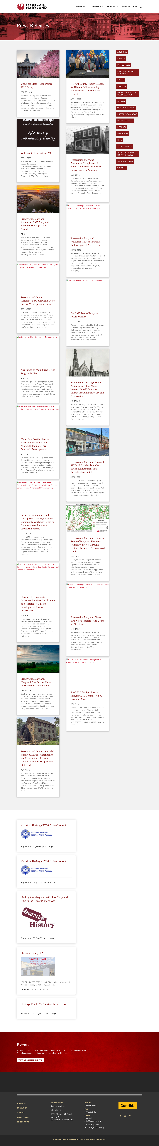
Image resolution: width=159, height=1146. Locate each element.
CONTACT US (23, 1122)
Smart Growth (124, 146)
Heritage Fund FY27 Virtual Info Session (44, 1004)
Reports (121, 127)
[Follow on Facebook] (120, 1115)
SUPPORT (21, 1113)
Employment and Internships (125, 72)
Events (120, 80)
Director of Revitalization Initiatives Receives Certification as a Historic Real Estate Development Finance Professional (38, 603)
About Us (80, 7)
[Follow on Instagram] (125, 1115)
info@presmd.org (93, 1121)
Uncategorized (125, 161)
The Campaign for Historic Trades (126, 154)
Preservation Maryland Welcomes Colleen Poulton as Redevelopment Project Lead (86, 241)
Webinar (121, 168)
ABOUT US (21, 1103)
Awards (121, 58)
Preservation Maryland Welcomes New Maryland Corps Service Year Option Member (38, 300)
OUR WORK (22, 1108)
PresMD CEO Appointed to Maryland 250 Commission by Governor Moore (86, 695)
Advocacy (122, 52)
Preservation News (127, 114)
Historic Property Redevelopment (126, 94)
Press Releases (125, 121)
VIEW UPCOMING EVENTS (30, 1060)
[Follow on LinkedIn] (130, 1115)
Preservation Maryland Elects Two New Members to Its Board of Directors (87, 620)
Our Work (96, 7)
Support (111, 7)
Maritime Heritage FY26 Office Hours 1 (43, 825)
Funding (121, 86)
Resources (122, 133)
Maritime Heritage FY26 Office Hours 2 (43, 861)
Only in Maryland (126, 108)
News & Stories (129, 7)
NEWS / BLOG (23, 1117)
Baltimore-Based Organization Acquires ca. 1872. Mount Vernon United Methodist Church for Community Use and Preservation (87, 389)
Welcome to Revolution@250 (36, 153)
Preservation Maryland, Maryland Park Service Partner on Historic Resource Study (37, 682)
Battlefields (123, 65)
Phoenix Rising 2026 (32, 952)
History (121, 101)
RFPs (119, 140)
